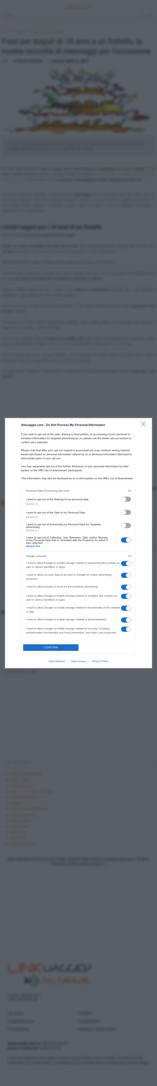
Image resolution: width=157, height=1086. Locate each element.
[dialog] (78, 543)
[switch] (126, 499)
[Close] (144, 425)
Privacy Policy (100, 661)
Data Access (78, 661)
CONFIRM (51, 647)
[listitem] (78, 491)
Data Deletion (57, 661)
